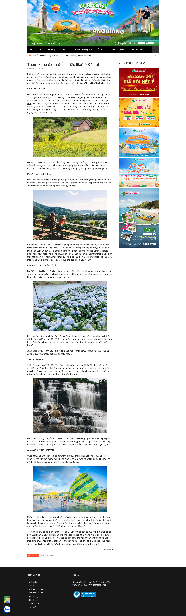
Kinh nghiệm (118, 49)
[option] (98, 55)
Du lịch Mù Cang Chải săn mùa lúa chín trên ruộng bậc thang (66, 55)
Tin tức (66, 49)
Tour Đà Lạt (136, 49)
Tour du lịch (34, 603)
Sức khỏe (33, 607)
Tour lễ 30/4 (48, 350)
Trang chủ (35, 49)
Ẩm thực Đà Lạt (36, 592)
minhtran (30, 69)
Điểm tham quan (83, 49)
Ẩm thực (101, 49)
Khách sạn (33, 600)
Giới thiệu (51, 49)
